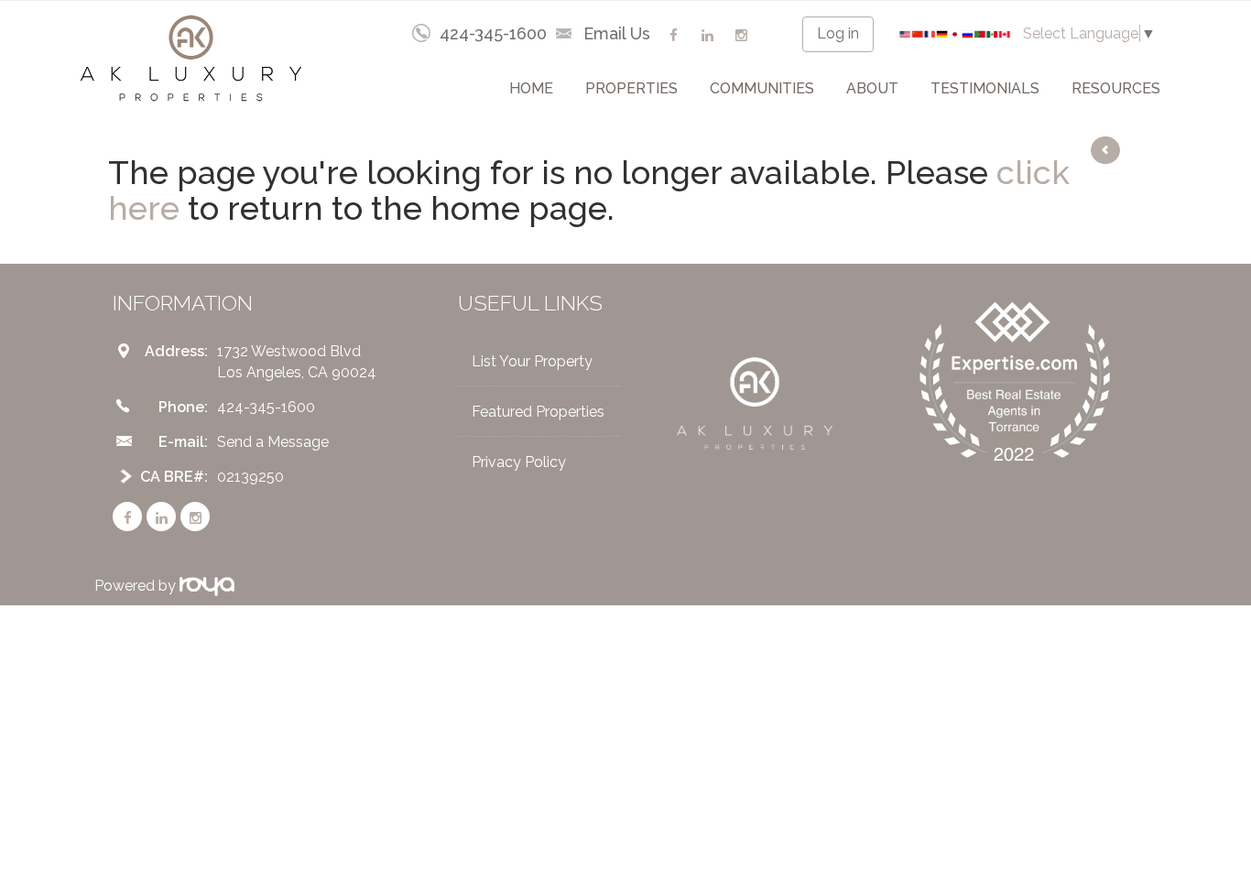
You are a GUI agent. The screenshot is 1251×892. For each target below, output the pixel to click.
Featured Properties (538, 411)
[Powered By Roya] (206, 585)
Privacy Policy (519, 462)
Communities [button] (762, 88)
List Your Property (532, 361)
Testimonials (984, 88)
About (872, 88)
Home (531, 88)
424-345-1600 (493, 33)
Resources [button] (1116, 88)
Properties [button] (631, 88)
